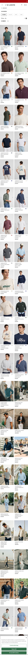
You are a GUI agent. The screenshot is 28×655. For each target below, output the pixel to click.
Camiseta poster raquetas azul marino (5, 182)
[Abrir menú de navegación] (2, 5)
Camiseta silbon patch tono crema (19, 127)
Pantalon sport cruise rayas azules (18, 459)
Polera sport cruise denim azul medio (19, 487)
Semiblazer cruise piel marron (19, 431)
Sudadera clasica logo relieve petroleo (19, 376)
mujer (10, 14)
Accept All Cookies (14, 652)
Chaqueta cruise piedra (19, 543)
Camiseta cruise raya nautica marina (4, 431)
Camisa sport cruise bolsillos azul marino (5, 459)
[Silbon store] (10, 5)
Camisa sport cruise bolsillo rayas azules (19, 515)
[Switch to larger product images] (24, 18)
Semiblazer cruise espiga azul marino (19, 601)
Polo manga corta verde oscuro (5, 47)
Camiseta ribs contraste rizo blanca (18, 154)
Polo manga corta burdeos (19, 100)
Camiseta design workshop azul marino (19, 629)
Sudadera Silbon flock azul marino (19, 292)
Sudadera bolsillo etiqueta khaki (19, 319)
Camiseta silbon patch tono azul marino (4, 154)
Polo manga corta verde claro (19, 74)
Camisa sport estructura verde (5, 209)
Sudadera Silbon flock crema (5, 292)
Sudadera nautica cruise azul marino (5, 601)
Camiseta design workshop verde (5, 629)
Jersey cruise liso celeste (19, 572)
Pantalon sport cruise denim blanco (18, 404)
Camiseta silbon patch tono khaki (5, 127)
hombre (4, 14)
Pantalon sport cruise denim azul (5, 515)
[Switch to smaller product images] (26, 18)
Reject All (14, 649)
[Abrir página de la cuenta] (22, 5)
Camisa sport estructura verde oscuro (5, 264)
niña (21, 14)
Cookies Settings (14, 645)
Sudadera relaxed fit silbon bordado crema (5, 347)
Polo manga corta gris (5, 100)
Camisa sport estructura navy (19, 209)
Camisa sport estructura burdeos (4, 236)
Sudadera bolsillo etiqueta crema (5, 319)
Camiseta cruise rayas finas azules (5, 487)
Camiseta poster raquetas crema (19, 182)
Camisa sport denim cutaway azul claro (18, 264)
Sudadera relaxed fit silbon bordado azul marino (19, 347)
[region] (14, 645)
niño (16, 14)
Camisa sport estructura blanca (18, 236)
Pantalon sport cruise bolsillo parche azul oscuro (4, 573)
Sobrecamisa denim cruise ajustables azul (5, 404)
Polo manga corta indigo (19, 47)
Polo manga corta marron (5, 74)
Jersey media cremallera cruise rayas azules (4, 544)
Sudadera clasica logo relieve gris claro (5, 376)
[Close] (26, 637)
